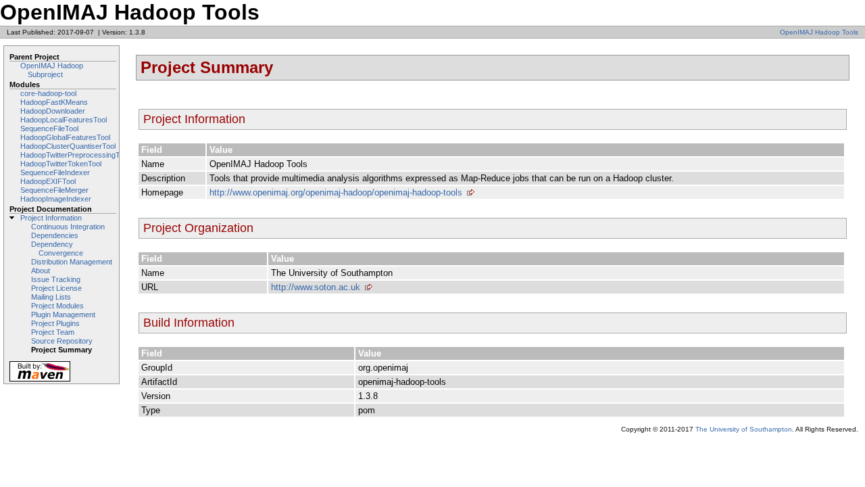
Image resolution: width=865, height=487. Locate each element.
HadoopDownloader (52, 111)
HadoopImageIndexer (55, 199)
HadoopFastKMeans (54, 102)
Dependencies (54, 235)
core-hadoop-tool (48, 93)
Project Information (51, 218)
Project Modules (57, 306)
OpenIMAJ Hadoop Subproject (51, 70)
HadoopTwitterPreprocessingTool (74, 155)
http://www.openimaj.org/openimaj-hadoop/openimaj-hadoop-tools (335, 192)
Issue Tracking (55, 279)
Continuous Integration (68, 227)
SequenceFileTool (49, 128)
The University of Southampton (743, 429)
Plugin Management (63, 314)
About (40, 270)
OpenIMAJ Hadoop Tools (819, 32)
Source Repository (62, 341)
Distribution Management (71, 262)
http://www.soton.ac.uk (315, 287)
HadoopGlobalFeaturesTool (65, 137)
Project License (56, 288)
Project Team (52, 332)
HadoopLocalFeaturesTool (63, 120)
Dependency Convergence (57, 248)
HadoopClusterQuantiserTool (68, 146)
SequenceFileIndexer (55, 172)
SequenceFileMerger (54, 190)
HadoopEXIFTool (48, 181)
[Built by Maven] (39, 380)
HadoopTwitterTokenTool (60, 164)
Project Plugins (55, 323)
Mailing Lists (51, 297)
